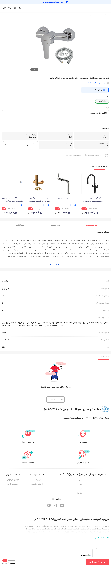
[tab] (91, 225)
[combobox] (55, 113)
